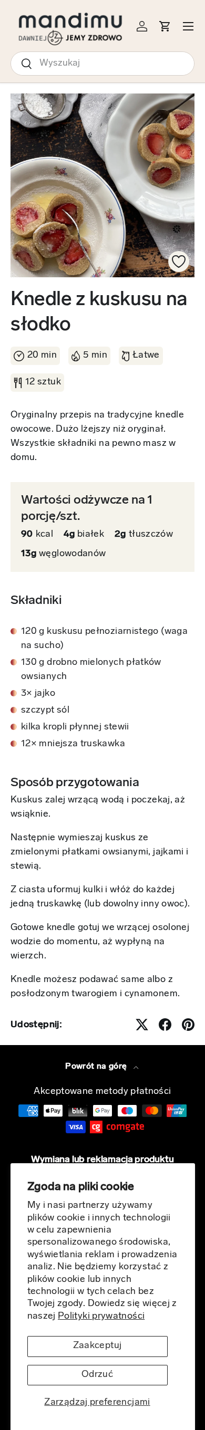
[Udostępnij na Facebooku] (165, 1024)
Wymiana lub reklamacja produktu (102, 1160)
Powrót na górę (97, 1066)
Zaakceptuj (97, 1346)
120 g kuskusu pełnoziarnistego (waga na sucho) (104, 639)
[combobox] (102, 63)
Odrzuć (97, 1375)
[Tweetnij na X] (141, 1024)
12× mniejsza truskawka (73, 744)
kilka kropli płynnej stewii (75, 727)
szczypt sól (45, 710)
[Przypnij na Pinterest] (188, 1024)
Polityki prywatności (101, 1316)
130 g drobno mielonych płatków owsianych (91, 670)
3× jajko (38, 693)
